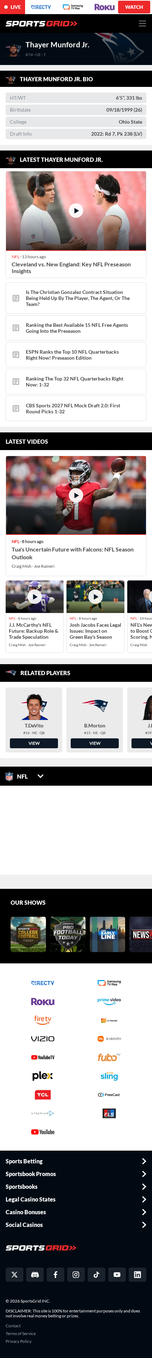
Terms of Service (21, 1333)
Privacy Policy (18, 1341)
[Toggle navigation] (142, 23)
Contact (13, 1325)
